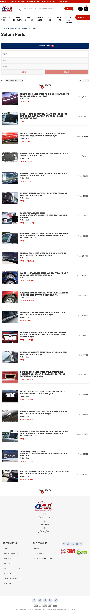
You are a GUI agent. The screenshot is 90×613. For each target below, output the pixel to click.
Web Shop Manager (69, 610)
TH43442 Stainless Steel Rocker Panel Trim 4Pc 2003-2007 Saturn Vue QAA (43, 254)
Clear (23, 72)
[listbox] (45, 66)
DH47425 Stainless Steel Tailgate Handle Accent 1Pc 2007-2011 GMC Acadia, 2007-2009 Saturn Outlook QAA (42, 374)
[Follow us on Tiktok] (77, 543)
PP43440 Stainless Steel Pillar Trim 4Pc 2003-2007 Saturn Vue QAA (44, 353)
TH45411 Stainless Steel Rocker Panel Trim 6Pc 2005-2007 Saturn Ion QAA (44, 95)
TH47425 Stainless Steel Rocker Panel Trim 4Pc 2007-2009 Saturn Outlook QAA (43, 135)
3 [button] (47, 87)
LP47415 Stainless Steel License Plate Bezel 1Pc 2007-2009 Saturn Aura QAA (43, 393)
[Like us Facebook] (64, 543)
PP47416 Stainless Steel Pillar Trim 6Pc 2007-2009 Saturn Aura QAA (43, 174)
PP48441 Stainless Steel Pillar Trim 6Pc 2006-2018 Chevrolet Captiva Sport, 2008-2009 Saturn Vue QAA (44, 116)
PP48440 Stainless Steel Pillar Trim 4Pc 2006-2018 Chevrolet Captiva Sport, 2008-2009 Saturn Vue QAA (44, 235)
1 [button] (42, 87)
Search (66, 72)
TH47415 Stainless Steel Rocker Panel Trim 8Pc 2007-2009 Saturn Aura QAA (42, 314)
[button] (39, 87)
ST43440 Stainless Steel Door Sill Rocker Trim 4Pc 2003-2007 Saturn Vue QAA (44, 473)
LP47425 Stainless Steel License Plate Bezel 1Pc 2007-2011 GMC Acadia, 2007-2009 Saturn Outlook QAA (43, 334)
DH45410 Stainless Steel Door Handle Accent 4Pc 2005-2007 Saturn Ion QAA (44, 413)
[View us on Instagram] (68, 543)
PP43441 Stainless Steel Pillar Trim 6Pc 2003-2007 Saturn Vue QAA (44, 194)
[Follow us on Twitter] (72, 543)
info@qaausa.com (45, 524)
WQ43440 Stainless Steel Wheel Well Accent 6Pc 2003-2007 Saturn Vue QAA (44, 274)
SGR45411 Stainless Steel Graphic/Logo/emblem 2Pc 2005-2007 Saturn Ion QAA (43, 215)
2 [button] (44, 87)
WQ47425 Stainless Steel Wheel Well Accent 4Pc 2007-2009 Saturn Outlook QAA (44, 294)
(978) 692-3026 (45, 517)
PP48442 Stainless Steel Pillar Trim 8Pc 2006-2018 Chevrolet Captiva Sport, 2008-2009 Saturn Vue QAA (44, 433)
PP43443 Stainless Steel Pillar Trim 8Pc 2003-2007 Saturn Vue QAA (44, 154)
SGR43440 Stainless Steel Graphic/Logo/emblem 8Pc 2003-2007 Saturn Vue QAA (43, 453)
